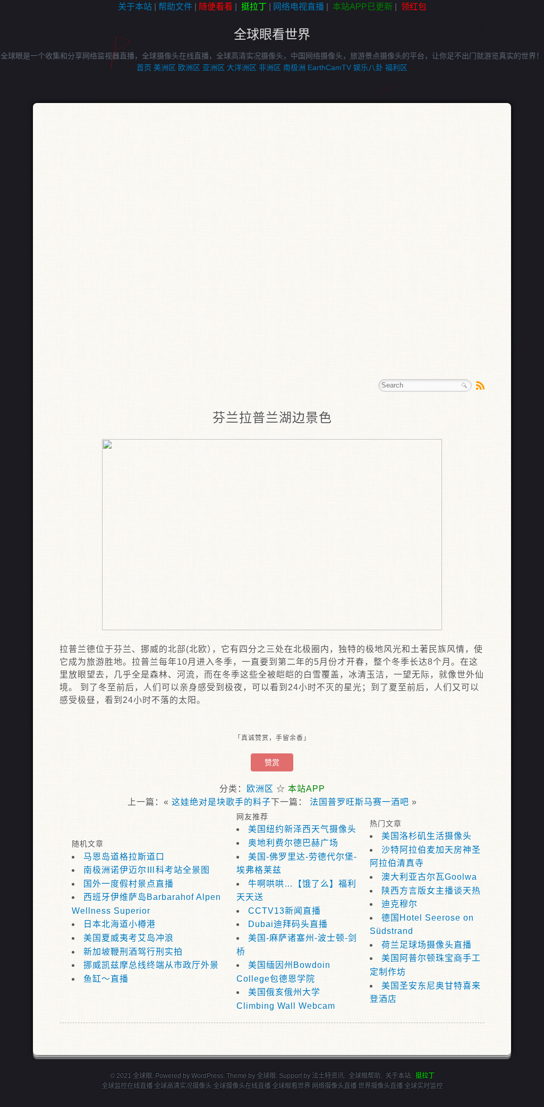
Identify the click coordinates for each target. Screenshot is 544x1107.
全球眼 (266, 1075)
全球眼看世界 (272, 34)
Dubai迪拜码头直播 (288, 924)
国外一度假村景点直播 (128, 883)
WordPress (207, 1075)
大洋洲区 (242, 67)
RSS (480, 385)
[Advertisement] (272, 251)
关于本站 (135, 6)
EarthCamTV (329, 67)
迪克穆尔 (399, 903)
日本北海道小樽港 (119, 924)
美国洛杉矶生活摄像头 (426, 835)
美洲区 (165, 67)
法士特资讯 (328, 1075)
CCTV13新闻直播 (284, 910)
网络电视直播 (298, 6)
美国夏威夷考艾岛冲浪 (128, 937)
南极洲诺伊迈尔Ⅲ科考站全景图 (146, 869)
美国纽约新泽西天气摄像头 (302, 829)
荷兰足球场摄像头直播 (426, 944)
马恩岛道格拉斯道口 (124, 856)
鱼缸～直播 (106, 978)
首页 (144, 67)
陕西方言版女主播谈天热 (431, 890)
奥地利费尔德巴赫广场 (293, 842)
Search (464, 385)
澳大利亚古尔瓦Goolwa (429, 876)
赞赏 (272, 762)
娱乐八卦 (368, 67)
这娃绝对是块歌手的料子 (221, 801)
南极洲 (294, 67)
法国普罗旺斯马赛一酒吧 (359, 801)
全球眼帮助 (364, 1075)
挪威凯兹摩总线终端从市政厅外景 (151, 964)
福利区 (396, 67)
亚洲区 (213, 67)
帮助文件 (175, 6)
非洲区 (270, 67)
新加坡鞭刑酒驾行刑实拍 (133, 951)
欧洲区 (189, 67)
